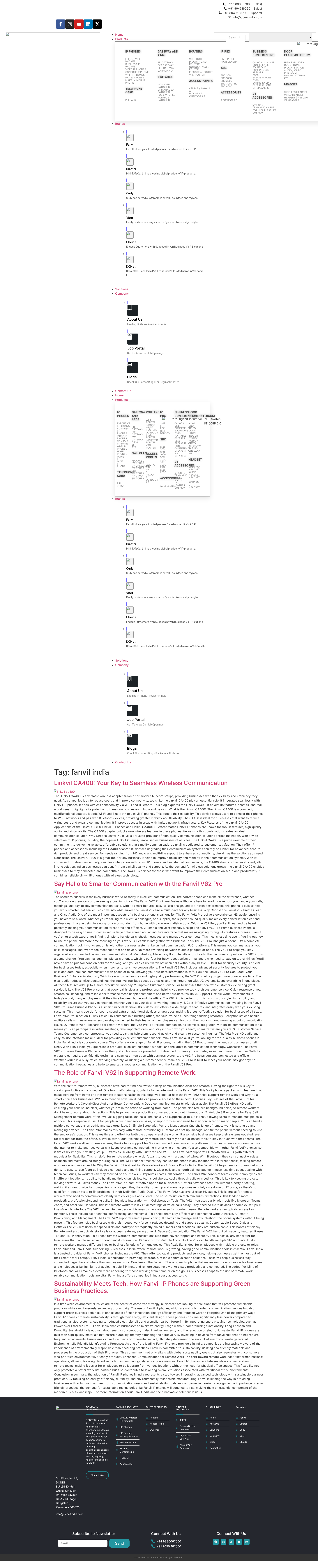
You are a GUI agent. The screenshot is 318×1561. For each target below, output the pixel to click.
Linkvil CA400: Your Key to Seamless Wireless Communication (141, 782)
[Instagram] (69, 24)
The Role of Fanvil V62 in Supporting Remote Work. (125, 1072)
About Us (135, 319)
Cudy (129, 193)
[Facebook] (216, 1542)
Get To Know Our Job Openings (145, 353)
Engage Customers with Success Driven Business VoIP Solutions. (165, 246)
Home (119, 395)
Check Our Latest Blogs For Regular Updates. (153, 382)
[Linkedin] (88, 24)
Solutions (121, 660)
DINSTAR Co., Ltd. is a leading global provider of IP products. (161, 173)
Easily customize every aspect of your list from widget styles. (162, 222)
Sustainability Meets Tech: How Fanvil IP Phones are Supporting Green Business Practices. (152, 1287)
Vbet (129, 217)
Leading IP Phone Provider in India (146, 324)
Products (121, 399)
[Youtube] (79, 24)
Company (122, 665)
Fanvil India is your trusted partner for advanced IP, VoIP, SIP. (161, 149)
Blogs (132, 377)
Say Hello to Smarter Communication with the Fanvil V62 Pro (138, 883)
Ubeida (131, 242)
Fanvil (130, 144)
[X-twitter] (97, 24)
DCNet (131, 266)
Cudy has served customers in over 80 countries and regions (162, 198)
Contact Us (123, 762)
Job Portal (136, 348)
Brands (120, 498)
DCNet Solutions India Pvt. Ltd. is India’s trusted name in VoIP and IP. (166, 646)
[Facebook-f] (60, 24)
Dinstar (131, 169)
